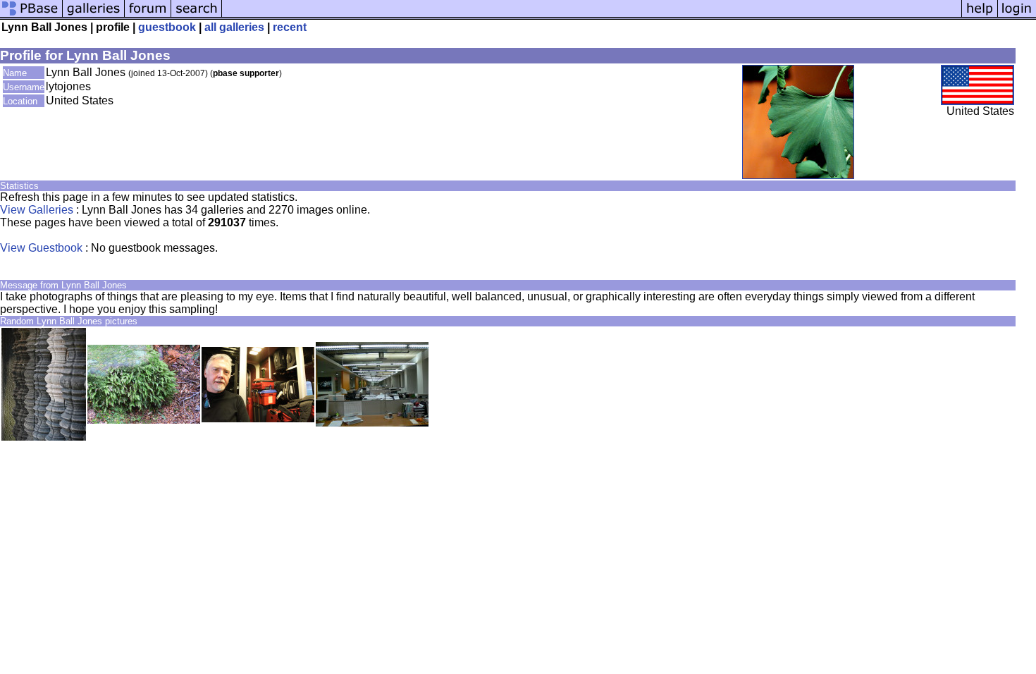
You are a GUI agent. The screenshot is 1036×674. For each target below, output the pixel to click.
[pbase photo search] (196, 16)
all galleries (234, 27)
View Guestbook (41, 248)
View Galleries (36, 210)
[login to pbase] (1017, 16)
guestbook (167, 27)
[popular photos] (591, 16)
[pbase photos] (31, 16)
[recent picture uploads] (94, 16)
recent (290, 27)
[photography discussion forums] (148, 16)
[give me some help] (979, 16)
